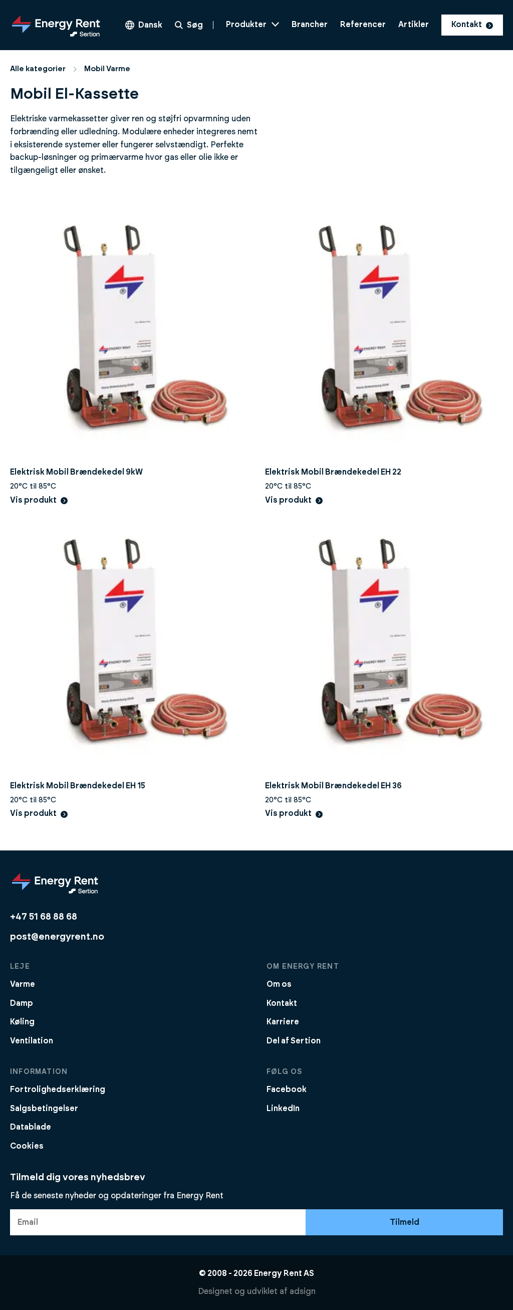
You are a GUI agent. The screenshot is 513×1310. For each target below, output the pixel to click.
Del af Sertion (294, 1041)
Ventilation (31, 1041)
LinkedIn (283, 1109)
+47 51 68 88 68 (43, 917)
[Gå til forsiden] (56, 25)
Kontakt (466, 25)
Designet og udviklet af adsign (257, 1291)
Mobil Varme (107, 69)
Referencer (363, 25)
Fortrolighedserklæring (57, 1089)
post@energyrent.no (57, 937)
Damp (21, 1003)
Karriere (283, 1022)
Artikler (413, 25)
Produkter (246, 25)
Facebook (287, 1089)
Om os (279, 984)
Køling (22, 1022)
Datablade (30, 1127)
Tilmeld (404, 1222)
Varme (22, 984)
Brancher (310, 25)
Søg (195, 25)
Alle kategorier (38, 69)
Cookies (27, 1146)
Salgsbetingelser (44, 1109)
